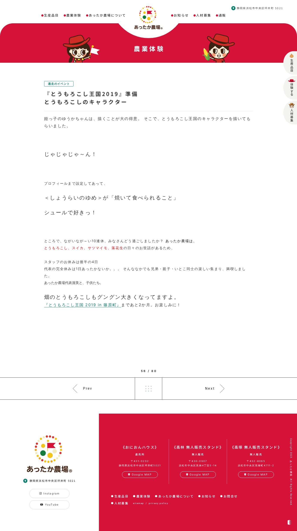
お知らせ (209, 496)
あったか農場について (176, 496)
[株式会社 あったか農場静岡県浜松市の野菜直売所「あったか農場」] (148, 18)
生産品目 (121, 496)
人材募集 (121, 503)
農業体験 (143, 496)
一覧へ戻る (148, 388)
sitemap (138, 503)
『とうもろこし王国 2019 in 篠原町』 (82, 305)
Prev (88, 388)
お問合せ (231, 496)
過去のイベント (59, 83)
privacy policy (158, 503)
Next (210, 388)
